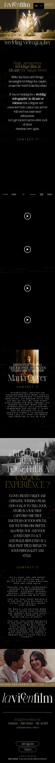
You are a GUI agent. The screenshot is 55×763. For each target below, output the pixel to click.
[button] (49, 4)
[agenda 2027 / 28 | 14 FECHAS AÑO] (27, 685)
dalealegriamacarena (33, 759)
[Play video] (27, 216)
